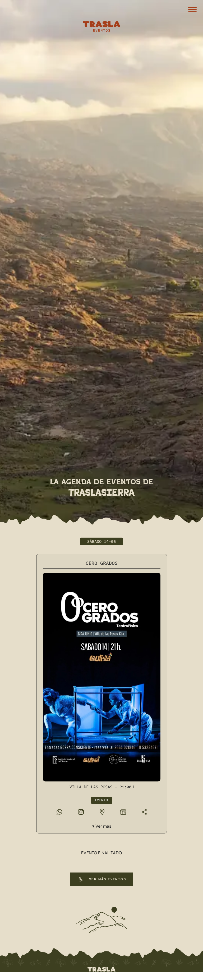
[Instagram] (81, 811)
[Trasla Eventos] (101, 27)
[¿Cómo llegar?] (102, 812)
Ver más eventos (107, 879)
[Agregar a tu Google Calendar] (123, 811)
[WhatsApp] (59, 811)
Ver (103, 826)
